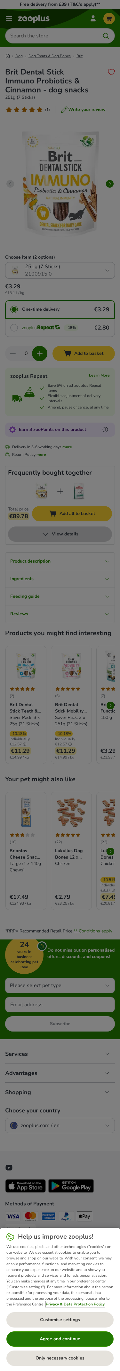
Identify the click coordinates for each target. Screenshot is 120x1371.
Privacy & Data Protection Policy (75, 1304)
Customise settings (60, 1320)
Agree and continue (60, 1339)
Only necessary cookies (60, 1358)
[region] (60, 1299)
